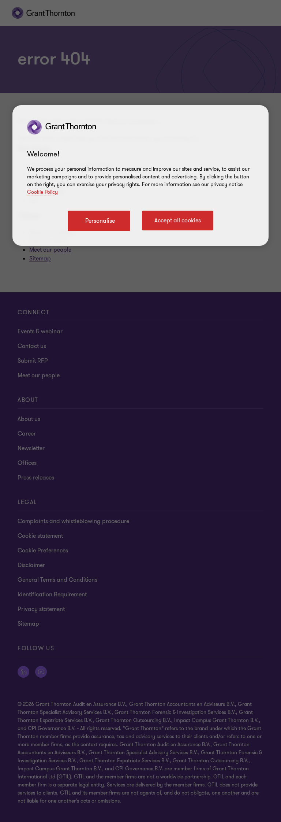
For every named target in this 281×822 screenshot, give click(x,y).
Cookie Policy (42, 192)
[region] (140, 175)
